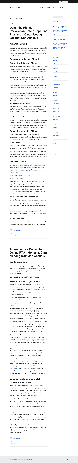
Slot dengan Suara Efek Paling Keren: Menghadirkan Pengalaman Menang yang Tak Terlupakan (60, 43)
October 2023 (55, 146)
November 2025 (56, 79)
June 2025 (55, 92)
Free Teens (15, 7)
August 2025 (55, 87)
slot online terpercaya (15, 235)
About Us (61, 7)
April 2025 (55, 97)
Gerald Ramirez (17, 230)
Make (14, 459)
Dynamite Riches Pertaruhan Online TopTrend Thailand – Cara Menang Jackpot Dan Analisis (28, 32)
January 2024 (55, 138)
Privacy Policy (54, 7)
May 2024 (55, 127)
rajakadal (55, 152)
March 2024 (55, 132)
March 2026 (55, 68)
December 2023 (56, 140)
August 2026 (55, 57)
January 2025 (55, 105)
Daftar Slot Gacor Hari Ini (16, 443)
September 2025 (56, 84)
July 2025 (54, 89)
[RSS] (67, 459)
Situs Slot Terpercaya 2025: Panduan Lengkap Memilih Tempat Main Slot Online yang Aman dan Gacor (60, 38)
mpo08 (54, 154)
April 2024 (55, 130)
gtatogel (28, 170)
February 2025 (56, 103)
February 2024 (56, 135)
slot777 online (13, 368)
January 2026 (55, 73)
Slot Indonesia (14, 233)
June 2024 (55, 124)
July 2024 (54, 122)
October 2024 (55, 114)
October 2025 (55, 81)
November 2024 (56, 111)
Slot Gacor (48, 7)
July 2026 (54, 60)
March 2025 (55, 100)
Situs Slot (42, 7)
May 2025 (55, 95)
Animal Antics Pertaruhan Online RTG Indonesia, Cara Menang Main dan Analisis (28, 252)
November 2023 (56, 143)
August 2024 (55, 119)
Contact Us (42, 10)
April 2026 (55, 65)
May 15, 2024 (12, 23)
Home (11, 15)
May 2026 (55, 63)
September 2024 (56, 116)
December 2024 (56, 108)
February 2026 (56, 71)
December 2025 (56, 76)
